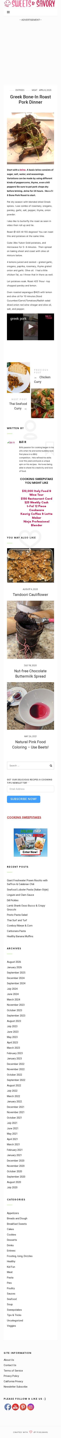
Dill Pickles (12, 900)
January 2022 (14, 1101)
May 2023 (12, 1037)
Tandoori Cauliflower (30, 595)
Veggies (11, 1325)
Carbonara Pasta (16, 930)
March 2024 (13, 999)
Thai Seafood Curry (30, 405)
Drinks (10, 1245)
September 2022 (16, 1080)
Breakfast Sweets (17, 1223)
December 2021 (15, 1107)
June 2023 (12, 1031)
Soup (10, 1304)
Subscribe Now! (24, 799)
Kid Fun (11, 1266)
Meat (34, 90)
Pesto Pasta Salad (17, 914)
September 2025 (16, 972)
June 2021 (12, 1128)
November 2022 (16, 1069)
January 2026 (14, 967)
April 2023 (12, 1042)
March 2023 (13, 1047)
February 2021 (15, 1149)
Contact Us (10, 1365)
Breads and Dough (17, 1218)
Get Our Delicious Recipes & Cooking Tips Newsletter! (29, 781)
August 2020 (14, 1182)
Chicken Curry (30, 377)
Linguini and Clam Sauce (20, 894)
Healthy (11, 1261)
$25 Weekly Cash (36, 502)
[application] (30, 326)
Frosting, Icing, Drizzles (20, 1255)
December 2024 (15, 978)
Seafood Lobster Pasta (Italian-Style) (27, 889)
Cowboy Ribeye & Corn (20, 925)
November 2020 (16, 1165)
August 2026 (14, 961)
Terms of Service (13, 1370)
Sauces (11, 1293)
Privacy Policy (11, 1375)
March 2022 (13, 1096)
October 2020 (14, 1171)
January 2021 (14, 1155)
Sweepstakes (14, 1309)
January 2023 (14, 1058)
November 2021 (16, 1112)
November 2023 (16, 1004)
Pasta (10, 1277)
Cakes (10, 1229)
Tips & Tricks (14, 1315)
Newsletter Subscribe (15, 1386)
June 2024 (12, 994)
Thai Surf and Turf (17, 920)
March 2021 (13, 1144)
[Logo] (48, 317)
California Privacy (13, 1381)
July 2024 (12, 988)
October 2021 (14, 1117)
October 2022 (14, 1074)
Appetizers (13, 1213)
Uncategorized (15, 1320)
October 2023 (14, 1010)
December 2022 (15, 1064)
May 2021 (12, 1133)
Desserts (12, 1239)
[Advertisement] (30, 52)
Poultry (11, 1288)
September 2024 (16, 983)
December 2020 (15, 1160)
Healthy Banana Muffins (20, 936)
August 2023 (14, 1021)
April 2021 (12, 1139)
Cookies (11, 1234)
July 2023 (12, 1026)
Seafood (12, 1298)
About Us (9, 1359)
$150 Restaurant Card (36, 498)
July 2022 (12, 1090)
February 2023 (15, 1053)
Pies (9, 1282)
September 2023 (16, 1015)
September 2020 (16, 1176)
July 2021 (12, 1123)
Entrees (20, 90)
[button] (30, 326)
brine (23, 169)
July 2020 (12, 1187)
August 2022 (14, 1085)
